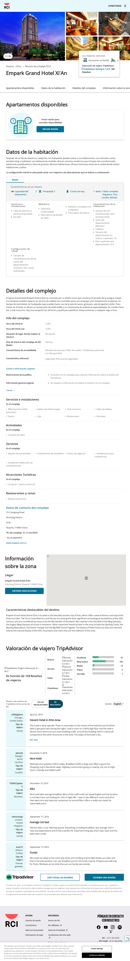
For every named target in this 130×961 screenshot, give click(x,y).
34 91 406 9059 (115, 941)
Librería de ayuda (33, 920)
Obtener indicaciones (24, 591)
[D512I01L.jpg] (82, 24)
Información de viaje (34, 935)
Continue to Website (97, 955)
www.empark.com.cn (16, 543)
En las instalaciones (41, 703)
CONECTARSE (114, 5)
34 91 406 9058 (113, 938)
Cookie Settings (97, 948)
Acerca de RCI (54, 920)
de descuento (55, 703)
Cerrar (9, 390)
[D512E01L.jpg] (32, 36)
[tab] (20, 88)
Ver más (34, 739)
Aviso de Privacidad (57, 930)
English (117, 703)
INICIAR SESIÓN (50, 129)
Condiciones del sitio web (59, 935)
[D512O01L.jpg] (82, 48)
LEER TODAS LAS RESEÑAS (60, 877)
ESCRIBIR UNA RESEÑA (104, 877)
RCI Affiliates (54, 925)
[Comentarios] (127, 938)
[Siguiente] (118, 60)
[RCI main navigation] (125, 6)
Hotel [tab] (15, 179)
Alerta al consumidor (34, 930)
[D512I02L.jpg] (114, 24)
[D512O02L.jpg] (114, 48)
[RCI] (7, 6)
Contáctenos (30, 925)
